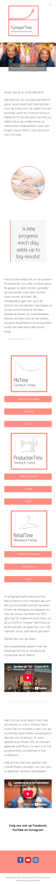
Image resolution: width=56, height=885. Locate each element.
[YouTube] (28, 860)
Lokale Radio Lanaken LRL (22, 767)
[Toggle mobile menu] (50, 4)
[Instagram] (36, 860)
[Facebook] (20, 860)
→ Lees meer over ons (17, 338)
